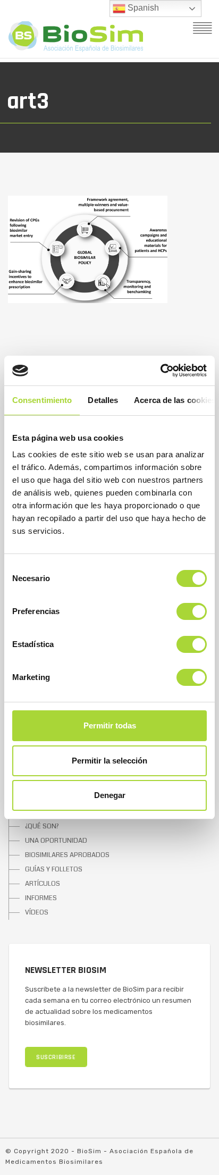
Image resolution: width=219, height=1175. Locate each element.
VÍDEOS (36, 912)
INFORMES (41, 898)
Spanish (142, 7)
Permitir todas (109, 725)
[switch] (191, 611)
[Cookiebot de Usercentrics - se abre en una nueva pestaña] (160, 370)
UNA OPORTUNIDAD (56, 840)
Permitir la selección (109, 760)
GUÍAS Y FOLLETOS (53, 869)
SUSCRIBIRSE (56, 1057)
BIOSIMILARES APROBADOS (67, 855)
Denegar (109, 795)
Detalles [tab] (103, 400)
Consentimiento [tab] (42, 400)
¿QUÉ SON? (42, 826)
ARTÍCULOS (42, 883)
